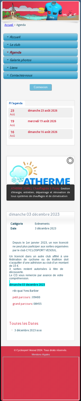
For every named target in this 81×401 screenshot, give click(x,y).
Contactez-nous (21, 75)
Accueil (9, 25)
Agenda (15, 52)
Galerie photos (20, 60)
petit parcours (21, 297)
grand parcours (22, 303)
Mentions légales (41, 354)
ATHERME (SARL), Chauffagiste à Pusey (36, 188)
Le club (15, 45)
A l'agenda (15, 103)
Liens (13, 68)
